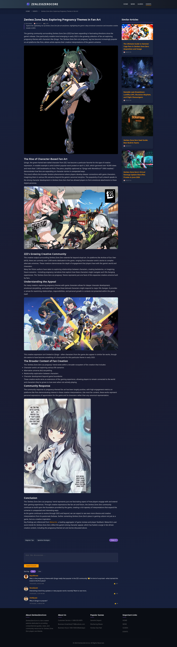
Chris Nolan (29, 23)
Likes (39, 571)
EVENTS (148, 4)
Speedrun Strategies (44, 540)
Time (33, 571)
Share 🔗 (113, 540)
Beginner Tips (29, 540)
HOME (125, 4)
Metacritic (53, 522)
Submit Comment (31, 566)
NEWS (133, 4)
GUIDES (140, 4)
